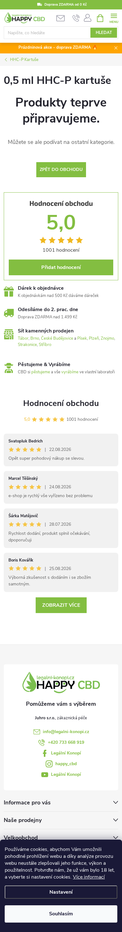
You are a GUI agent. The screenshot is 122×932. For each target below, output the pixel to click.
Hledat (104, 33)
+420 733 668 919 (66, 742)
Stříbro (45, 345)
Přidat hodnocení (61, 267)
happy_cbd (66, 764)
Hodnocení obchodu (61, 403)
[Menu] (113, 17)
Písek (82, 338)
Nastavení (61, 892)
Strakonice (27, 345)
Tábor (23, 338)
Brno (34, 338)
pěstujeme (40, 372)
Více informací (89, 877)
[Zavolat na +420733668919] (76, 18)
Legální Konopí (66, 753)
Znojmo (107, 338)
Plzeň (94, 338)
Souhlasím (61, 913)
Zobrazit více (61, 605)
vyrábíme (70, 372)
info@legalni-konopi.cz (66, 732)
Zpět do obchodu (61, 170)
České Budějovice (57, 338)
